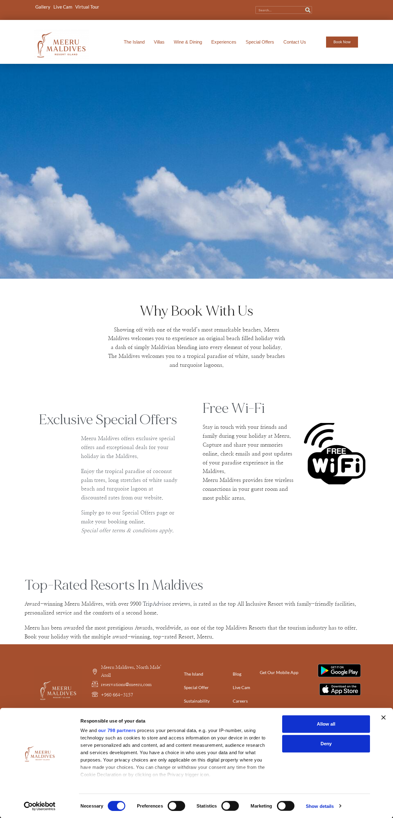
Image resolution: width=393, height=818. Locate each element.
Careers (240, 701)
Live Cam (62, 7)
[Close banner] (383, 717)
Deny (326, 743)
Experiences (223, 42)
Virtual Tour (87, 7)
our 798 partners (117, 730)
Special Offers (260, 42)
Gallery (42, 7)
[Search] (308, 10)
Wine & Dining (188, 42)
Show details (320, 805)
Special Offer (196, 687)
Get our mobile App (279, 672)
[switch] (176, 806)
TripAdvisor (157, 604)
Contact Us (294, 42)
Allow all (326, 724)
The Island (134, 42)
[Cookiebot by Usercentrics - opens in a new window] (40, 806)
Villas (159, 42)
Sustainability (197, 701)
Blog (237, 673)
